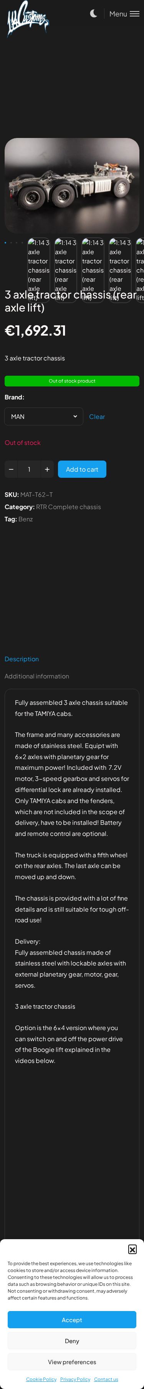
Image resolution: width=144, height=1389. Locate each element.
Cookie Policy (41, 1379)
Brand (13, 397)
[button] (132, 1249)
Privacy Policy (75, 1379)
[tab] (72, 658)
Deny (72, 1340)
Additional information (37, 676)
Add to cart (82, 469)
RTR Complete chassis (68, 507)
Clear (97, 416)
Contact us (106, 1379)
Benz (25, 519)
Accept (72, 1319)
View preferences (72, 1361)
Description (22, 659)
